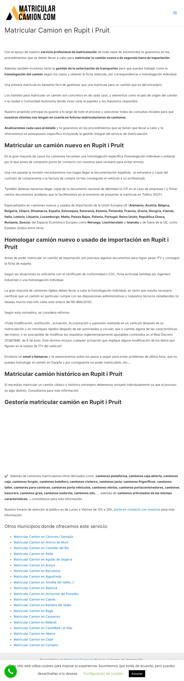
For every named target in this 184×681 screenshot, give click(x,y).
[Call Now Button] (10, 671)
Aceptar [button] (136, 673)
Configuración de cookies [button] (103, 673)
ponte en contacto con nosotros (137, 509)
